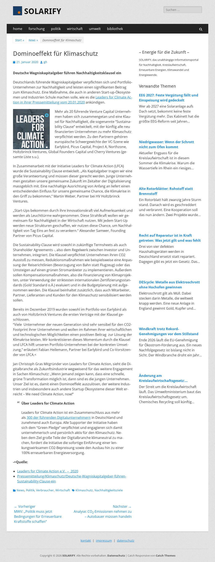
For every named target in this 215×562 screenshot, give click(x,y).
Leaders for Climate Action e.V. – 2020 (47, 471)
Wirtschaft (62, 490)
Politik (30, 490)
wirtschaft (75, 28)
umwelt (95, 28)
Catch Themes (165, 555)
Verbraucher (45, 490)
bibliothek (115, 28)
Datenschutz (116, 555)
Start (19, 40)
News (33, 40)
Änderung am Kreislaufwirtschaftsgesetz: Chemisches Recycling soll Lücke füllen (166, 378)
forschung (37, 28)
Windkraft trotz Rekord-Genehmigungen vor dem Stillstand (168, 331)
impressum (104, 541)
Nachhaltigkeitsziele (108, 490)
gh (45, 62)
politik (56, 28)
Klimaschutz (84, 490)
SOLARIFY (42, 11)
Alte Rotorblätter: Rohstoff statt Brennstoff (166, 191)
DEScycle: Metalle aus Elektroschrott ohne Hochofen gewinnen (169, 284)
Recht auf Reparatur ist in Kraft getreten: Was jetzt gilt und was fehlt (170, 238)
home (17, 28)
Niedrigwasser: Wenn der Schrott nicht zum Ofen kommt (166, 144)
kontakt (86, 541)
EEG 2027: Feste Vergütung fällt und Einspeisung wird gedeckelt (168, 98)
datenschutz (125, 541)
